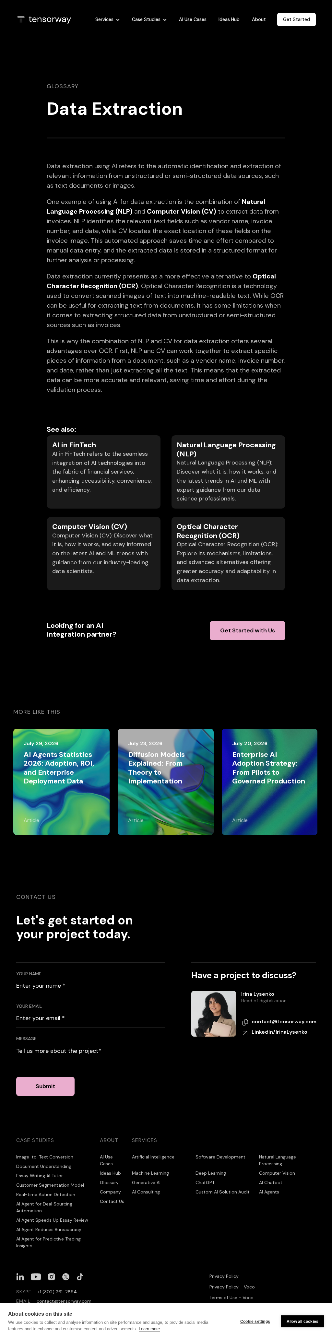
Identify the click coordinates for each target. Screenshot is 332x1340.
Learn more (149, 1328)
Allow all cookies (302, 1321)
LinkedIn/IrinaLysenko (279, 1032)
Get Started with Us (247, 630)
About (259, 19)
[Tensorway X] (66, 1277)
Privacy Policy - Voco (232, 1287)
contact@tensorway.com (284, 1021)
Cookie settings (255, 1321)
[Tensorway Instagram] (51, 1277)
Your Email (29, 1006)
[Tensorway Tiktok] (80, 1277)
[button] (107, 19)
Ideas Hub (229, 19)
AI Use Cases (193, 19)
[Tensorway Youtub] (35, 1277)
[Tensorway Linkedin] (20, 1277)
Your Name (29, 974)
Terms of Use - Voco (231, 1297)
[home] (50, 20)
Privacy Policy (224, 1276)
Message (26, 1038)
